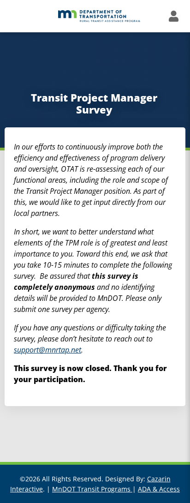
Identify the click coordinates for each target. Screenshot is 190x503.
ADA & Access (159, 489)
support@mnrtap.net (47, 350)
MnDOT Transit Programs (92, 489)
